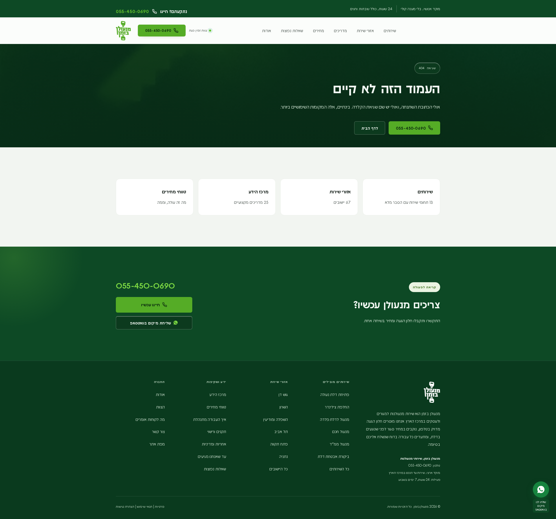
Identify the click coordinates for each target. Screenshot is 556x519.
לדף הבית (369, 128)
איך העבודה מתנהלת (209, 419)
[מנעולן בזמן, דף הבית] (123, 31)
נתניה (283, 456)
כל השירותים (339, 468)
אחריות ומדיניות (214, 443)
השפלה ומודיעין (275, 419)
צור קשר (158, 431)
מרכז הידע (217, 394)
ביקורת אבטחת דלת (334, 456)
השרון (283, 406)
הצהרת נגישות (125, 506)
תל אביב (281, 431)
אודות (266, 30)
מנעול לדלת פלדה (335, 419)
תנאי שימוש (144, 506)
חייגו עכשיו (150, 304)
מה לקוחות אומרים (150, 419)
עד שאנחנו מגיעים (212, 456)
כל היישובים (278, 468)
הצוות (160, 406)
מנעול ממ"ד (339, 443)
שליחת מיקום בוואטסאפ (150, 322)
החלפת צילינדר (337, 406)
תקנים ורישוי (216, 431)
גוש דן (283, 394)
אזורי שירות (365, 30)
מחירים (318, 30)
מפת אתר (157, 443)
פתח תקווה (279, 443)
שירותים (390, 30)
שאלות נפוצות (292, 30)
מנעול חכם (340, 431)
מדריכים (340, 30)
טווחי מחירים (216, 406)
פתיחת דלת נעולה (335, 394)
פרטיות (159, 506)
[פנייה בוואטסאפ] (541, 489)
